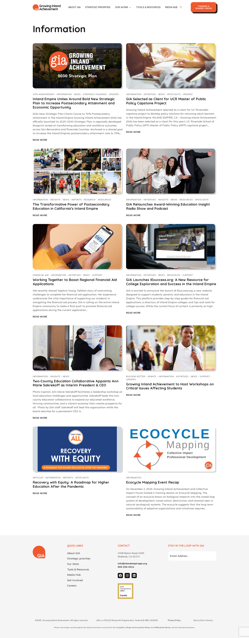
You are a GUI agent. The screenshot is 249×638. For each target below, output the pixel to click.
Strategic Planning (95, 94)
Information (64, 94)
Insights (55, 199)
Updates (114, 94)
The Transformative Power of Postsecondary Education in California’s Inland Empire (71, 206)
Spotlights (174, 94)
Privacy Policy (174, 620)
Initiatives (150, 94)
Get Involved (75, 580)
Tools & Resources (148, 7)
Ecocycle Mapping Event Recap (152, 482)
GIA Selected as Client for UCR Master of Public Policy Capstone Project (166, 101)
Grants (152, 376)
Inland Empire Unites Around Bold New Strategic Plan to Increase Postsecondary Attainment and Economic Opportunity (74, 103)
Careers (72, 585)
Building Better (135, 376)
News (77, 94)
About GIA (74, 7)
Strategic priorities (97, 7)
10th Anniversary (43, 94)
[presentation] (77, 65)
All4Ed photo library (162, 627)
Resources (104, 199)
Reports (76, 199)
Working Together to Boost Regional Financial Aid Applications (75, 282)
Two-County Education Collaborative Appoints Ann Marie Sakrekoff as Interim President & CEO (76, 383)
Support (97, 275)
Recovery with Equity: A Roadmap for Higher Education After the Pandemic (71, 484)
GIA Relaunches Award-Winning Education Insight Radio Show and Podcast (168, 206)
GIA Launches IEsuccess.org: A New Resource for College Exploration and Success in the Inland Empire (171, 282)
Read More (40, 139)
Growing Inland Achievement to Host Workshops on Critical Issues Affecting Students (170, 386)
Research (90, 199)
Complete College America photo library (133, 627)
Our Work (121, 7)
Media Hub (171, 7)
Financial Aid (41, 275)
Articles (38, 477)
